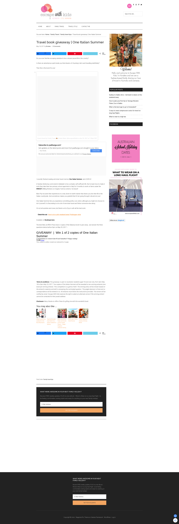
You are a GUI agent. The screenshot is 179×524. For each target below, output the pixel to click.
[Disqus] (71, 448)
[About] (126, 58)
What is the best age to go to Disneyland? (122, 107)
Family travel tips (48, 379)
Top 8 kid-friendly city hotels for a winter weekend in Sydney (51, 322)
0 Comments (56, 46)
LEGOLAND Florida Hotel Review (73, 320)
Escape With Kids (56, 11)
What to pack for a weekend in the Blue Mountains (41, 321)
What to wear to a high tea (117, 117)
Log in (114, 517)
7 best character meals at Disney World (83, 321)
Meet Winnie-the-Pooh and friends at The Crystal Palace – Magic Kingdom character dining (62, 323)
